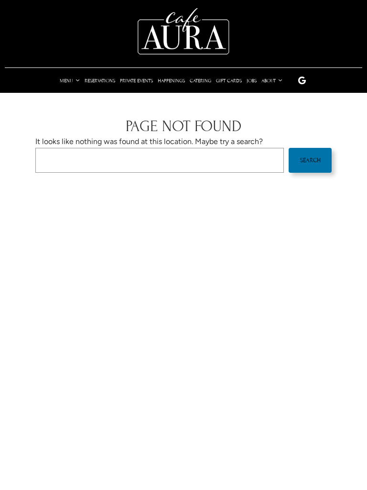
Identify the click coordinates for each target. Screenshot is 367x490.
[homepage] (183, 31)
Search (310, 160)
